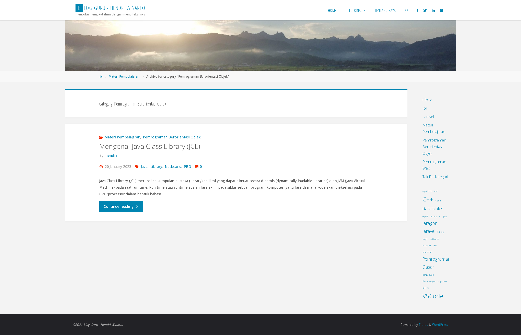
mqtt (425, 239)
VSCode (432, 296)
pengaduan (428, 274)
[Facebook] (417, 10)
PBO (187, 166)
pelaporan (427, 252)
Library (156, 166)
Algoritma (427, 191)
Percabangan (429, 281)
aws (436, 191)
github (433, 216)
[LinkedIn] (433, 10)
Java (144, 166)
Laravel (428, 116)
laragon (430, 223)
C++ (427, 199)
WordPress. (440, 325)
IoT (425, 108)
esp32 (425, 216)
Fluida (423, 325)
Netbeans (173, 166)
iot (440, 216)
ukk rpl (425, 287)
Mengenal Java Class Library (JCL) (149, 146)
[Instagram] (441, 10)
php (439, 281)
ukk (445, 281)
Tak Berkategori (435, 176)
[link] (407, 10)
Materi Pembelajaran (124, 76)
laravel (428, 231)
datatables (432, 208)
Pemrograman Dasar (436, 263)
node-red (426, 245)
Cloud (427, 99)
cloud (438, 200)
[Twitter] (425, 10)
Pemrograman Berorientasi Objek (171, 137)
